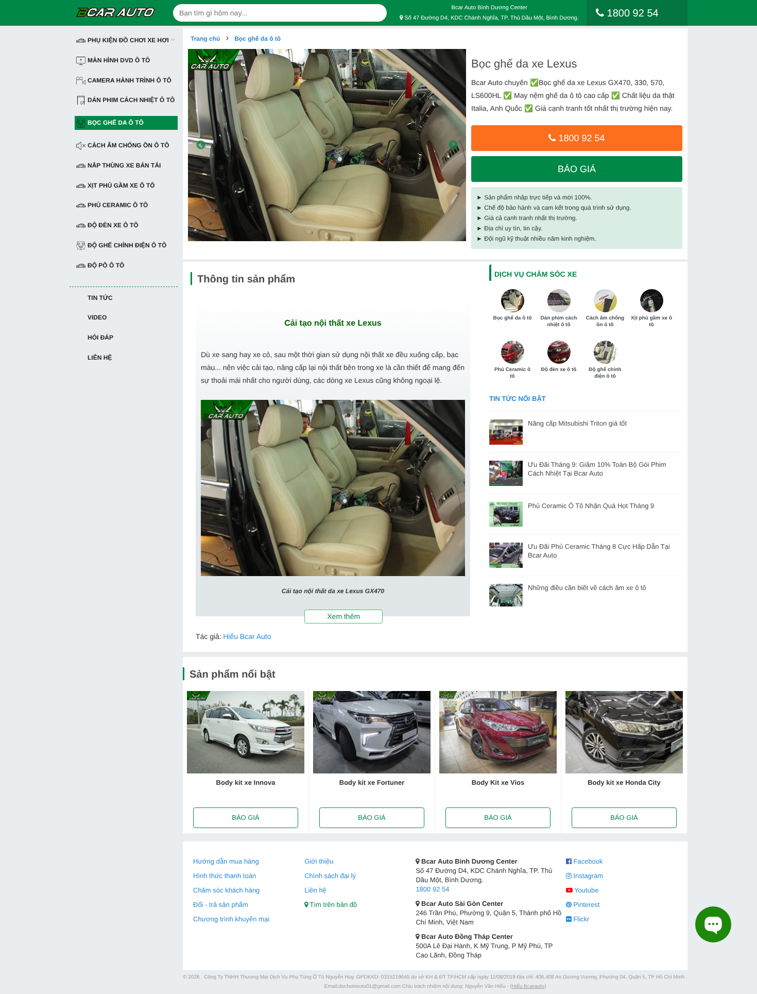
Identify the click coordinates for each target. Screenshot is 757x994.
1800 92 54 (580, 138)
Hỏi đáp (100, 337)
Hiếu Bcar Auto (247, 636)
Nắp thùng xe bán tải (124, 165)
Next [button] (453, 145)
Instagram (587, 876)
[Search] (375, 13)
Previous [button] (201, 145)
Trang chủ (205, 38)
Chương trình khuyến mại (231, 919)
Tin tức (100, 297)
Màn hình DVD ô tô (119, 60)
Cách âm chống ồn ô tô (128, 145)
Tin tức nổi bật (517, 398)
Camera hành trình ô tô (129, 80)
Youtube (586, 890)
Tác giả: (208, 636)
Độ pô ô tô (106, 265)
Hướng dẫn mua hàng (226, 861)
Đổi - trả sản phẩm (220, 904)
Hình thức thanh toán (224, 876)
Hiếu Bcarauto (528, 986)
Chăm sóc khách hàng (226, 890)
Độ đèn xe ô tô (113, 225)
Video (97, 317)
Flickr (581, 919)
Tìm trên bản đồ (332, 904)
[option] (327, 145)
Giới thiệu (318, 861)
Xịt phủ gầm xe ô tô (121, 185)
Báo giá (577, 169)
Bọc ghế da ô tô (116, 122)
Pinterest (586, 904)
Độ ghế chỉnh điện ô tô (127, 245)
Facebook (587, 861)
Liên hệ (100, 357)
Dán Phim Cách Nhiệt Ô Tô (131, 100)
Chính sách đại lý (330, 876)
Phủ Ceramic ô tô (118, 205)
